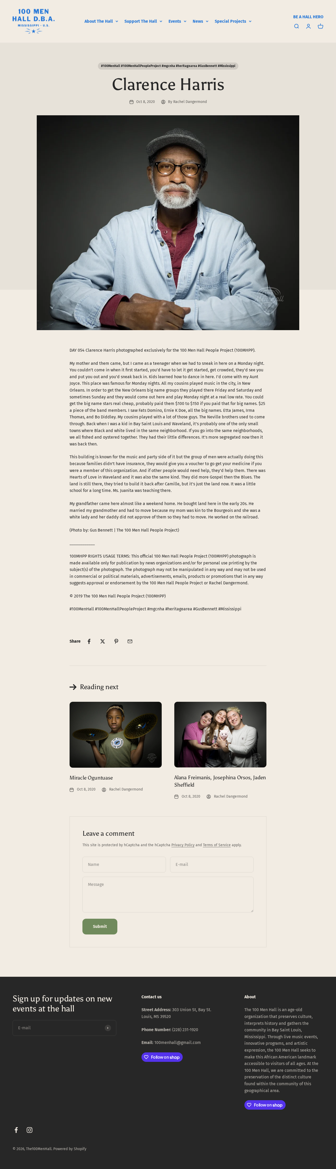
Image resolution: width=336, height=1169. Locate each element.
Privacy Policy (183, 845)
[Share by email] (130, 641)
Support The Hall (140, 21)
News (198, 21)
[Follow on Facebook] (16, 1130)
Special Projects (230, 21)
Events (175, 21)
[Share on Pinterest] (116, 641)
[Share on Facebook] (89, 641)
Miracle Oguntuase (91, 778)
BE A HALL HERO (308, 16)
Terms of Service (217, 845)
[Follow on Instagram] (29, 1130)
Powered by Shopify (69, 1149)
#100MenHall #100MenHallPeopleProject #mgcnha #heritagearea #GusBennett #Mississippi (168, 66)
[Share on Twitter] (102, 641)
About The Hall (99, 21)
